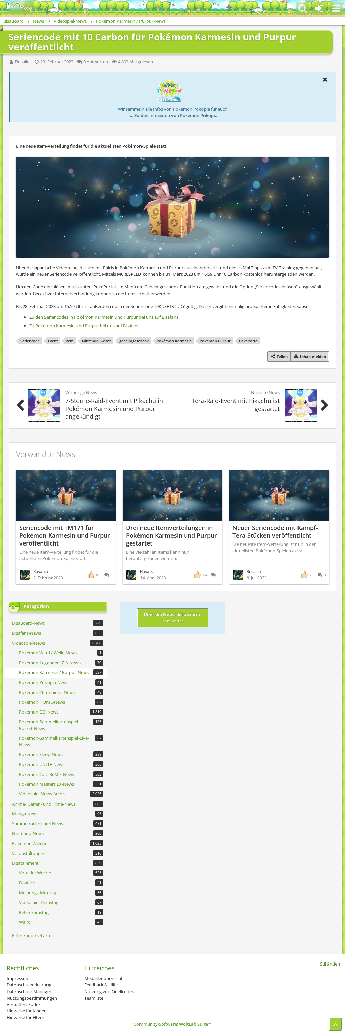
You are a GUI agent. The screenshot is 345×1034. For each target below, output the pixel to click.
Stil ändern (331, 964)
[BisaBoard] (18, 7)
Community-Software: (172, 1024)
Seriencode (30, 340)
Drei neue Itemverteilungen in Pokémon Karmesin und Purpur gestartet (171, 535)
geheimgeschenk (134, 340)
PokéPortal (248, 340)
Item (70, 340)
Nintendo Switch (96, 340)
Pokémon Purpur (215, 340)
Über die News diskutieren (173, 617)
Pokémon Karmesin (174, 340)
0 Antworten (95, 62)
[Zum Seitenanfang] (335, 1024)
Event (53, 340)
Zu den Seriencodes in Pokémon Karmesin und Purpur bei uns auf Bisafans (103, 317)
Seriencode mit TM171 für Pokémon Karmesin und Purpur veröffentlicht (64, 535)
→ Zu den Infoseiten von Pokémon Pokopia (173, 115)
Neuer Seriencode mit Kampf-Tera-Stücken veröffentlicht (275, 531)
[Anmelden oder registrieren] (319, 8)
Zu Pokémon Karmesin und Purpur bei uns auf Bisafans (84, 326)
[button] (336, 8)
